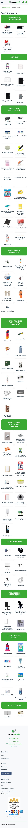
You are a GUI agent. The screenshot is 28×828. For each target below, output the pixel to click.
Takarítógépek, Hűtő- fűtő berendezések (7, 454)
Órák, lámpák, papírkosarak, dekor (20, 197)
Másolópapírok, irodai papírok (20, 168)
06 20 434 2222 (15, 741)
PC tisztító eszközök (21, 570)
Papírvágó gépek (20, 519)
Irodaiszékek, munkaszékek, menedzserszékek (7, 628)
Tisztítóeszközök (20, 653)
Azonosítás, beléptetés (7, 178)
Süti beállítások (6, 773)
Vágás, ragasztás (7, 152)
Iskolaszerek (7, 244)
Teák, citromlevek (20, 355)
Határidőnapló (20, 86)
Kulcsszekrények (7, 266)
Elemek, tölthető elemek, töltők (7, 519)
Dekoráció (7, 717)
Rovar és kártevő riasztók (20, 698)
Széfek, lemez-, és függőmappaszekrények (20, 612)
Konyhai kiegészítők (20, 228)
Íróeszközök (7, 124)
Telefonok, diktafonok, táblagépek (7, 584)
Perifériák (7, 572)
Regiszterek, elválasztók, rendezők (20, 213)
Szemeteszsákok (20, 339)
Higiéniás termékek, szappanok (7, 680)
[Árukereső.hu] (14, 814)
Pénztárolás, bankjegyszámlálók (20, 503)
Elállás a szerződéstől (6, 794)
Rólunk (3, 755)
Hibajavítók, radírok (21, 177)
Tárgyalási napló (7, 101)
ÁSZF (2, 785)
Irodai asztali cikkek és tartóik (20, 122)
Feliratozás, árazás (7, 227)
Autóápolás (7, 666)
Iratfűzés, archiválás (20, 136)
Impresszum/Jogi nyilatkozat (8, 791)
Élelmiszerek (7, 341)
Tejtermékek (20, 381)
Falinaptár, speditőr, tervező (7, 84)
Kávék (7, 354)
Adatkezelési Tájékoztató (7, 788)
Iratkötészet (7, 199)
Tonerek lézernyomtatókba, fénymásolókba (7, 32)
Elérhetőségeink (5, 758)
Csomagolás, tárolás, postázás (20, 154)
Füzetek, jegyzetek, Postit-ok (7, 137)
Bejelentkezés (4, 767)
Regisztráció (4, 769)
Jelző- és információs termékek (20, 284)
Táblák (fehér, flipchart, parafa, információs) (20, 473)
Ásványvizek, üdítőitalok (7, 415)
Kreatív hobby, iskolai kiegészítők (20, 455)
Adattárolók (7, 555)
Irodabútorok (20, 629)
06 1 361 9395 (15, 738)
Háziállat (20, 716)
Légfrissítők (20, 680)
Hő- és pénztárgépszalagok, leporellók (7, 211)
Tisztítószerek (7, 653)
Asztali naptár (20, 73)
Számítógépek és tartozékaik (20, 556)
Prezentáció (20, 585)
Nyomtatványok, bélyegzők (20, 238)
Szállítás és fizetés (6, 782)
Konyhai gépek (20, 370)
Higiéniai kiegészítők (7, 311)
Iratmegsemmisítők (7, 475)
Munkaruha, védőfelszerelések (7, 299)
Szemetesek (20, 300)
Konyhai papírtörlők (7, 385)
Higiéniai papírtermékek (20, 667)
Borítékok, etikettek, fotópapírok (7, 168)
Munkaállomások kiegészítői (7, 613)
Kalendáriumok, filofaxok (7, 72)
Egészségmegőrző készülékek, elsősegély (20, 267)
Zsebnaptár (20, 102)
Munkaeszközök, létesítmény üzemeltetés (7, 284)
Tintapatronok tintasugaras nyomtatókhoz (7, 49)
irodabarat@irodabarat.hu (15, 744)
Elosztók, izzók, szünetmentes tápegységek (20, 440)
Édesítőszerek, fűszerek (7, 398)
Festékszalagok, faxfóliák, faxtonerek (20, 33)
